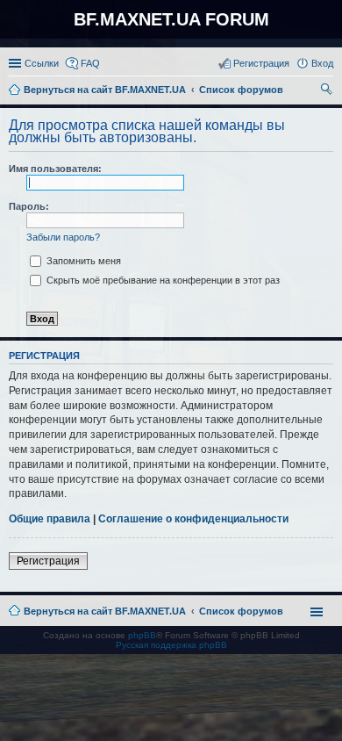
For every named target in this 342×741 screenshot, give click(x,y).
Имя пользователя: (55, 168)
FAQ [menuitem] (90, 63)
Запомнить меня (82, 260)
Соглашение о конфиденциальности (193, 519)
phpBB (142, 635)
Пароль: (29, 206)
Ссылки (42, 63)
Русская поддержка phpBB (171, 645)
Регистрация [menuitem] (261, 63)
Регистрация (48, 561)
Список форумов (241, 611)
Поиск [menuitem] (328, 91)
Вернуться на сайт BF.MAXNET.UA (105, 611)
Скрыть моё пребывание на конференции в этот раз (162, 280)
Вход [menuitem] (322, 63)
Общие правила (49, 519)
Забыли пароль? (63, 237)
